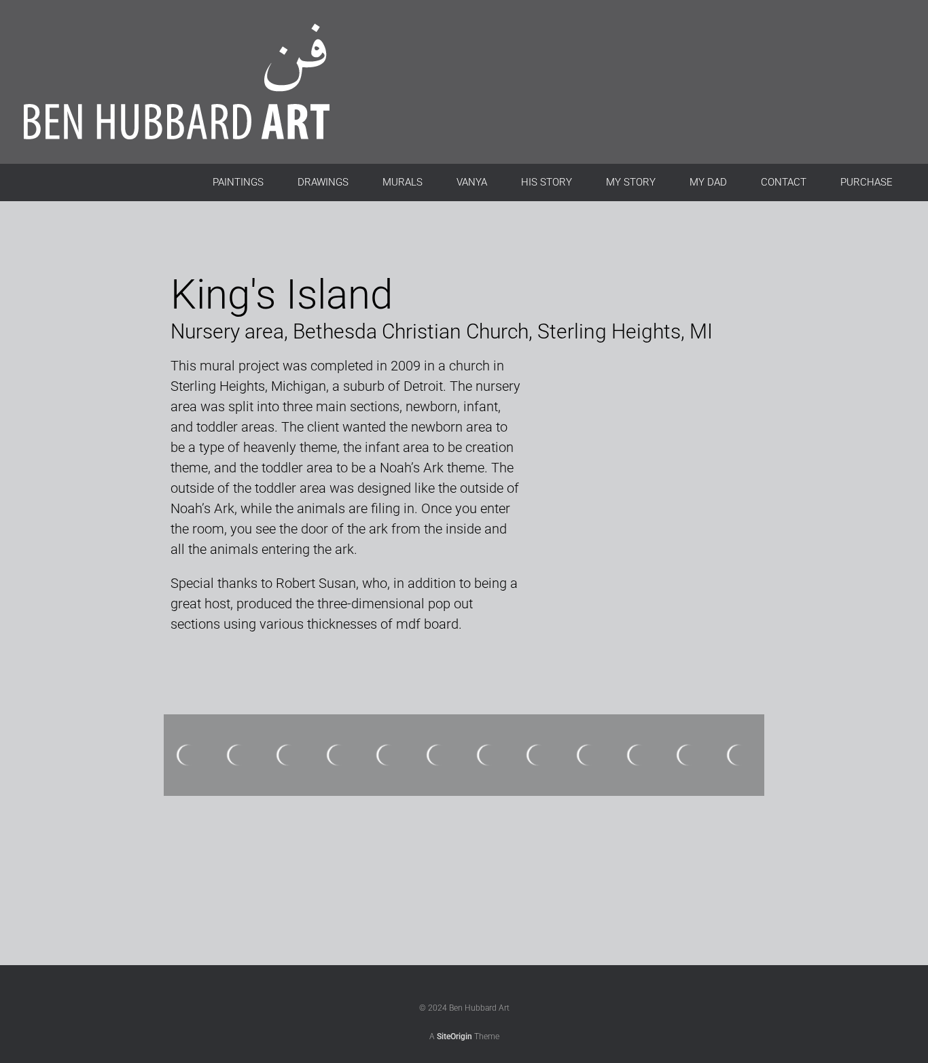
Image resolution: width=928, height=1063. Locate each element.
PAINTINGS (238, 182)
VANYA (472, 182)
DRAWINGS (323, 182)
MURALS (402, 182)
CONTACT (783, 182)
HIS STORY (546, 182)
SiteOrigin (454, 1036)
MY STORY (631, 182)
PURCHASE (866, 182)
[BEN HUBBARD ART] (193, 82)
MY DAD (708, 182)
